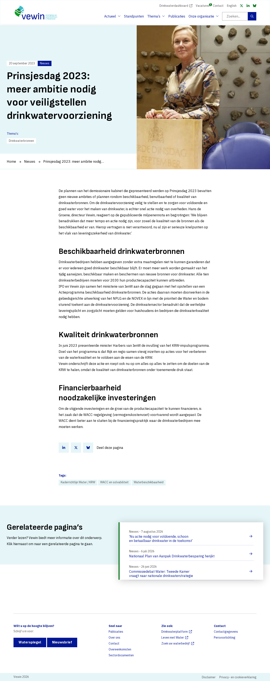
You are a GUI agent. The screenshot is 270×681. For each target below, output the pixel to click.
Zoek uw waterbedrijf (175, 643)
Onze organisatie (201, 17)
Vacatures (202, 5)
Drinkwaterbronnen (21, 141)
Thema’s (154, 17)
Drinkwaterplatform (174, 632)
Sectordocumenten (121, 655)
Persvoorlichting (224, 637)
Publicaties (176, 16)
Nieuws (29, 161)
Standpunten (134, 16)
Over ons (114, 637)
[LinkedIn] (248, 5)
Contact (218, 6)
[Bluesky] (254, 5)
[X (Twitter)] (241, 5)
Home (11, 161)
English (231, 6)
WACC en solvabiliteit (114, 482)
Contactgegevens (226, 632)
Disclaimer (209, 677)
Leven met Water (172, 637)
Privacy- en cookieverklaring (237, 677)
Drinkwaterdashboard (173, 6)
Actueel (111, 17)
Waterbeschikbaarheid (148, 482)
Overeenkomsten (120, 649)
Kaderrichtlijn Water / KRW (78, 482)
